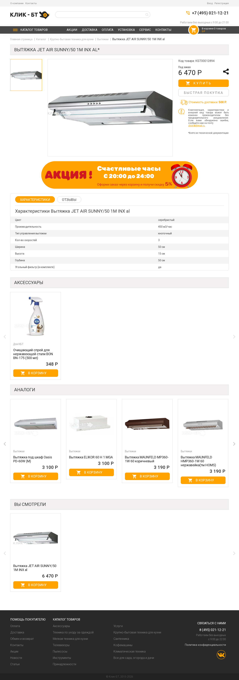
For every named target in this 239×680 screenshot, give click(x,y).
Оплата (107, 30)
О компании (17, 3)
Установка (126, 30)
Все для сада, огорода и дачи (134, 658)
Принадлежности (64, 664)
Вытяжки (103, 39)
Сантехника (121, 639)
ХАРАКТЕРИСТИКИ (35, 200)
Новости (16, 658)
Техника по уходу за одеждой (73, 632)
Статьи (15, 664)
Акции (72, 30)
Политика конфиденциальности (205, 645)
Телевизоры (61, 645)
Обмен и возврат (22, 639)
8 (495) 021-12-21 (212, 630)
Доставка (89, 30)
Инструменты (62, 658)
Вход (210, 3)
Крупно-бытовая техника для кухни (72, 39)
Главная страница (21, 39)
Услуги (118, 626)
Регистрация (222, 3)
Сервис (145, 30)
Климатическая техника (130, 651)
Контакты (31, 3)
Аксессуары (61, 626)
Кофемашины (123, 645)
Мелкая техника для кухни (70, 639)
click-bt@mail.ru (196, 125)
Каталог (34, 30)
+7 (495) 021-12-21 (210, 13)
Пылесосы (60, 651)
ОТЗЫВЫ (69, 200)
